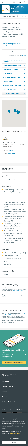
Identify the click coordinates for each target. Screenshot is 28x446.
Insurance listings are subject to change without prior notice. (13, 44)
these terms (23, 55)
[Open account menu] (20, 2)
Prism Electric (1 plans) (9, 89)
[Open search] (24, 2)
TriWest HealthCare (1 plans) (11, 93)
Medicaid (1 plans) (8, 81)
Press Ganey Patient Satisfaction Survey (13, 314)
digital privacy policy (15, 433)
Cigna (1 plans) (7, 73)
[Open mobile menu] (3, 2)
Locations (12, 16)
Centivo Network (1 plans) (11, 69)
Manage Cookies (14, 438)
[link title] (14, 2)
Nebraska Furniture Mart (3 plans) (13, 85)
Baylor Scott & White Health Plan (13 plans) (12, 60)
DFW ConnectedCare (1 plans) (12, 77)
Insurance (5, 16)
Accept (14, 442)
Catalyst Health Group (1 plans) (12, 65)
